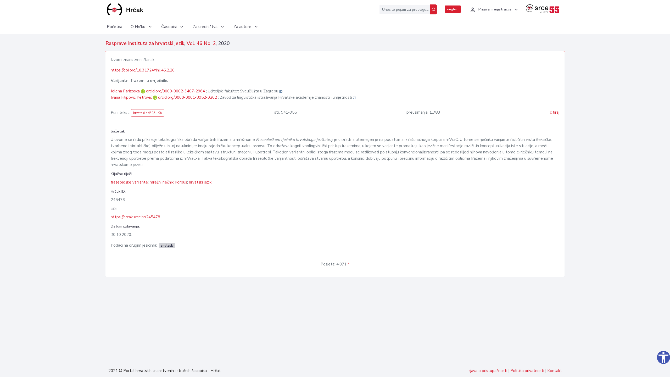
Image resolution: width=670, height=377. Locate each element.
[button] (493, 10)
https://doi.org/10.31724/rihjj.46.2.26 (143, 70)
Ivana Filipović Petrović (132, 97)
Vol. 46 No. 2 (201, 43)
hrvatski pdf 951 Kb (147, 113)
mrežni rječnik (162, 182)
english (453, 9)
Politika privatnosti (527, 370)
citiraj (554, 112)
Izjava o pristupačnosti (487, 370)
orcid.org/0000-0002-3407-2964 (175, 91)
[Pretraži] (433, 9)
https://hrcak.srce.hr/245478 (135, 217)
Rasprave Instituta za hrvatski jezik (144, 43)
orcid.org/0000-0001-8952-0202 (187, 97)
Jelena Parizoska (126, 91)
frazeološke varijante (129, 182)
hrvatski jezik (200, 182)
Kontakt (554, 370)
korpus (181, 182)
